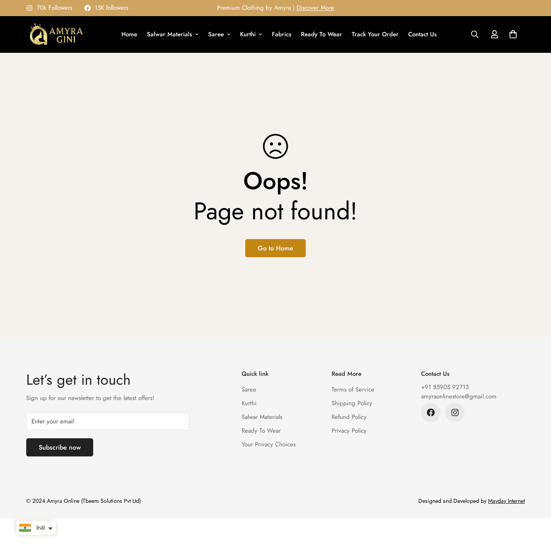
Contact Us (422, 34)
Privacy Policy (349, 430)
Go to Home (275, 248)
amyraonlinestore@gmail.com (459, 396)
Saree (216, 34)
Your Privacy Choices (269, 444)
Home (129, 34)
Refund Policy (349, 416)
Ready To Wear (321, 34)
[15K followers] (430, 412)
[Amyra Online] (56, 34)
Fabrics (281, 34)
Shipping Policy (352, 403)
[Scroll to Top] (535, 508)
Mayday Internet (506, 501)
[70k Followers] (455, 412)
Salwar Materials (169, 34)
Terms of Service (353, 389)
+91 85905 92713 (445, 387)
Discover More (315, 7)
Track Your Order (375, 34)
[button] (513, 34)
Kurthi (248, 34)
